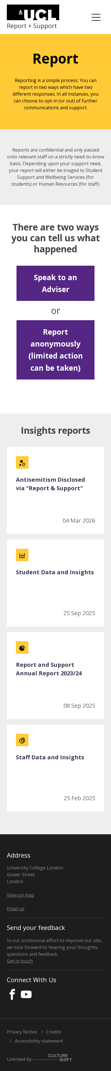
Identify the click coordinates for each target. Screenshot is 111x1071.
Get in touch (20, 961)
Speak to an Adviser (55, 283)
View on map (20, 895)
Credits (53, 1032)
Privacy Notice (22, 1032)
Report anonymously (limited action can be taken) (55, 350)
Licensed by (20, 1059)
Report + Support (32, 25)
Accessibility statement (39, 1041)
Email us (15, 909)
